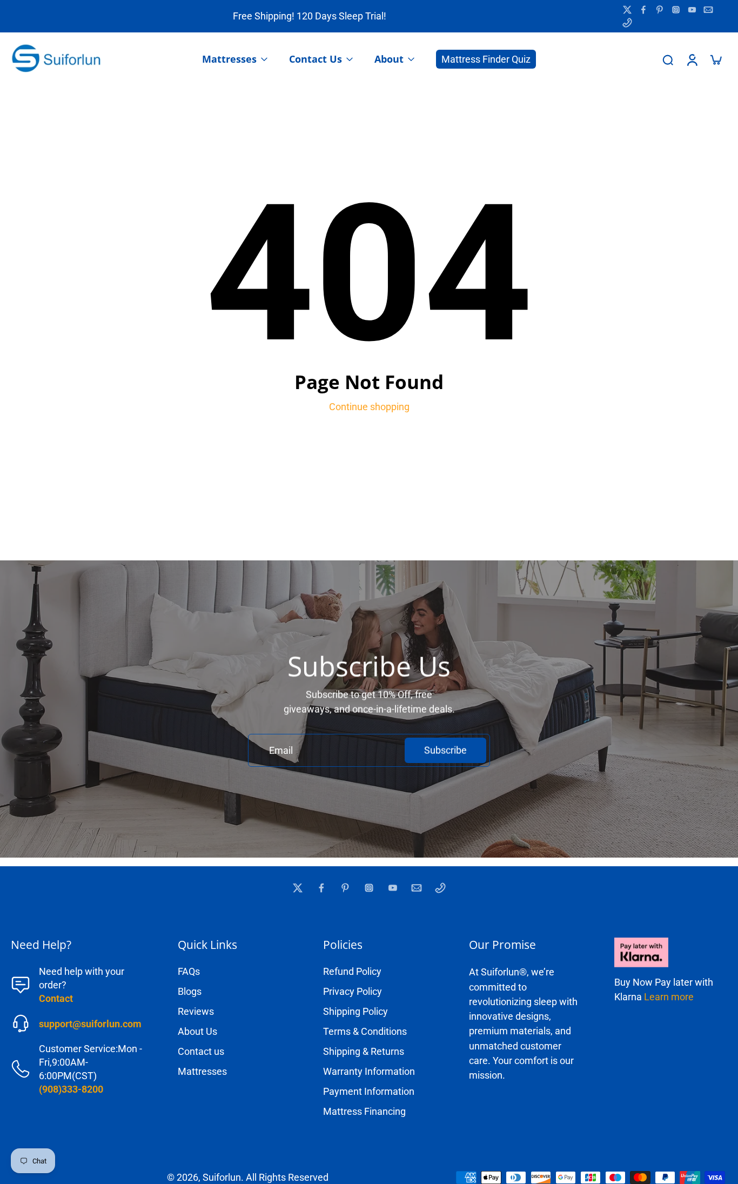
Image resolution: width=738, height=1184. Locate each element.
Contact (56, 998)
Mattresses (202, 1071)
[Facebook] (643, 9)
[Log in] (691, 59)
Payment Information (368, 1091)
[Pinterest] (660, 9)
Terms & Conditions (365, 1031)
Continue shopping (369, 406)
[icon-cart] (715, 59)
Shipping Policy (355, 1011)
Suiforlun (222, 1177)
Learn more (669, 996)
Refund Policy (352, 971)
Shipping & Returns (363, 1051)
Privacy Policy (352, 991)
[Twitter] (627, 9)
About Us (197, 1031)
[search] (668, 59)
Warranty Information (369, 1071)
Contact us (201, 1051)
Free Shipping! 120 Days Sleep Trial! (309, 16)
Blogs (190, 991)
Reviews (196, 1011)
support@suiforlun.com (90, 1023)
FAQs (189, 971)
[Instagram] (676, 9)
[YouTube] (692, 9)
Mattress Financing (364, 1111)
